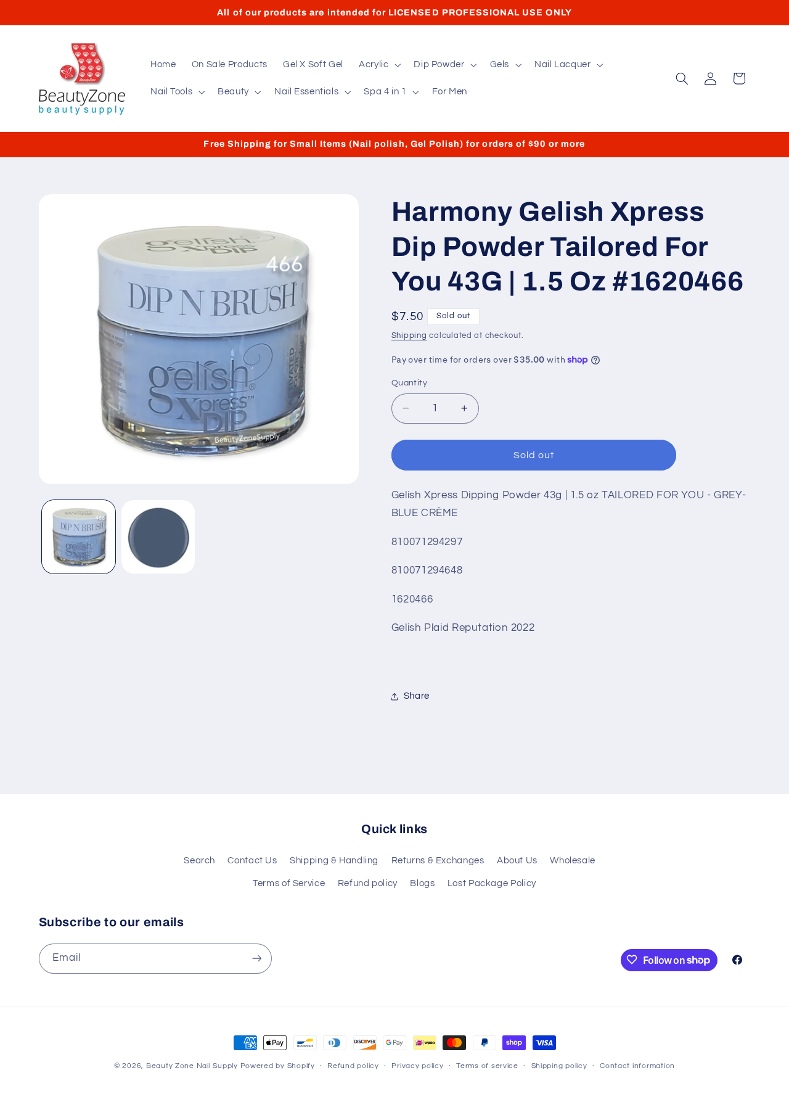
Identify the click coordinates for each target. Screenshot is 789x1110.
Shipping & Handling (334, 861)
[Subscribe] (256, 958)
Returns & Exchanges (437, 861)
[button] (378, 64)
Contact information (637, 1066)
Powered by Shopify (277, 1066)
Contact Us (252, 861)
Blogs (422, 883)
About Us (517, 861)
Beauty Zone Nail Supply (192, 1066)
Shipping (409, 336)
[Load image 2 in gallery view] (158, 537)
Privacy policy (417, 1066)
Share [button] (417, 696)
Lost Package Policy (492, 883)
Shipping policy (559, 1066)
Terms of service (487, 1066)
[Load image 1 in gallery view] (78, 537)
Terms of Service (289, 883)
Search (199, 861)
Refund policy (368, 883)
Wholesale (572, 861)
